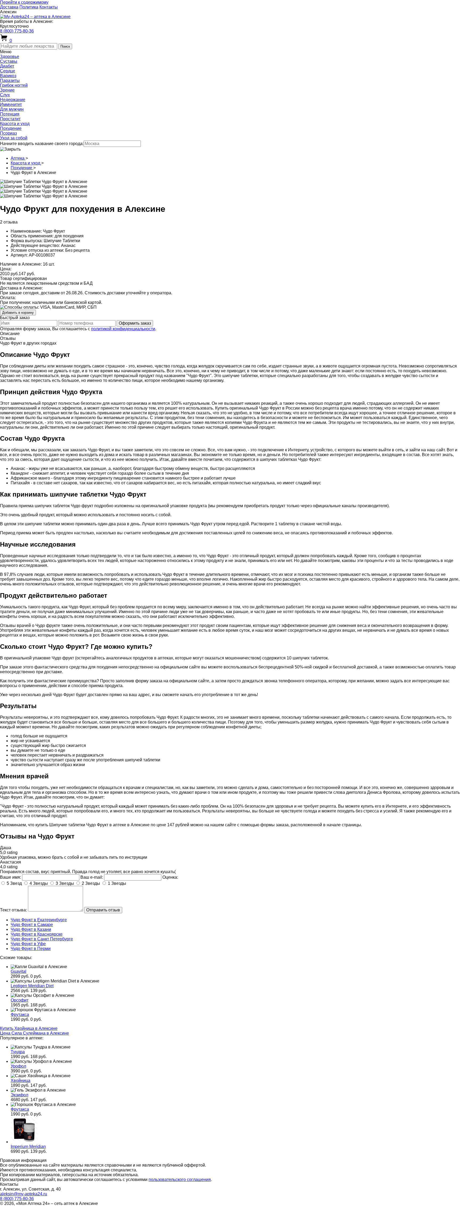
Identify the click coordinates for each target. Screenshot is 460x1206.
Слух (5, 95)
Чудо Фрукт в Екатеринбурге (39, 920)
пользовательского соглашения (180, 1179)
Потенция (9, 114)
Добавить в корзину (18, 313)
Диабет (7, 66)
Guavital (18, 971)
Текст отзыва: (13, 910)
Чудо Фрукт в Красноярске (37, 934)
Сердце (7, 71)
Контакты (48, 7)
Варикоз (8, 75)
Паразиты (10, 80)
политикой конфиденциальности (123, 329)
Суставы (8, 61)
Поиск (65, 46)
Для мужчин (12, 109)
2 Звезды (91, 883)
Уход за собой (13, 138)
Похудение (11, 128)
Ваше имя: (10, 877)
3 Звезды (65, 883)
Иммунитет (11, 104)
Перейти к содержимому (24, 2)
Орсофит (19, 1000)
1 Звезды (117, 883)
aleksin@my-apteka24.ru (23, 1194)
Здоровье (9, 56)
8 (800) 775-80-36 (17, 31)
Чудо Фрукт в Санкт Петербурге (42, 939)
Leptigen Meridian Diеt (32, 986)
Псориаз (8, 133)
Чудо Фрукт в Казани (31, 929)
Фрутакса (20, 1014)
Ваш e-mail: (91, 877)
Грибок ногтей (14, 85)
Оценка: (170, 877)
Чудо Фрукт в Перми (31, 948)
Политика (28, 7)
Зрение (7, 90)
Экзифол (19, 1095)
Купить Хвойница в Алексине (29, 1028)
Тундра (18, 1052)
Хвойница (20, 1080)
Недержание (12, 99)
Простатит (10, 119)
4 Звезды (39, 883)
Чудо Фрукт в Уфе (28, 943)
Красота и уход (15, 123)
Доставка (9, 7)
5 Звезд (14, 883)
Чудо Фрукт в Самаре (32, 924)
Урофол (18, 1066)
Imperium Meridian (28, 1146)
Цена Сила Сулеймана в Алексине (34, 1033)
